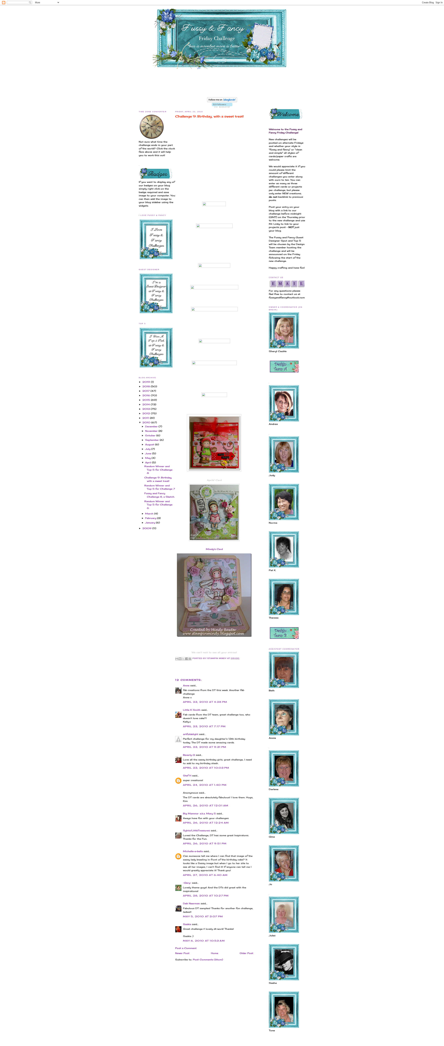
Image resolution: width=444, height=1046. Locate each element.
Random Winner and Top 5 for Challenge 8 (158, 469)
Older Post (246, 953)
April (148, 462)
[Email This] (176, 658)
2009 (147, 528)
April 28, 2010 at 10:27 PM (206, 895)
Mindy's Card (214, 549)
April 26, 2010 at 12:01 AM (205, 805)
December (152, 426)
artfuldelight (190, 734)
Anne (186, 685)
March (149, 513)
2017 (146, 390)
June (148, 453)
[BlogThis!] (180, 658)
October (150, 435)
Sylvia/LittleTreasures (196, 830)
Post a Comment (186, 948)
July (148, 449)
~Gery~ (187, 882)
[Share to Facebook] (186, 658)
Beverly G (189, 755)
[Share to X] (183, 658)
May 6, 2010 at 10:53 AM (204, 940)
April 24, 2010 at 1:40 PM (205, 785)
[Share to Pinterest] (190, 658)
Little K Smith (191, 709)
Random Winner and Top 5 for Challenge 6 (158, 504)
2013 (146, 409)
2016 (146, 395)
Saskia (187, 924)
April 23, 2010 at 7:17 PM (204, 726)
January (150, 522)
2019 (146, 381)
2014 (146, 404)
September (152, 440)
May (148, 458)
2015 (146, 400)
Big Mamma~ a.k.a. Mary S (199, 813)
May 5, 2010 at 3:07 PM (203, 916)
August (150, 444)
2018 (146, 386)
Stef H (187, 775)
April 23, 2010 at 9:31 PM (204, 747)
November (152, 431)
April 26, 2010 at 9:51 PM (205, 843)
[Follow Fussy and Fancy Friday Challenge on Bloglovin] (222, 101)
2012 (146, 413)
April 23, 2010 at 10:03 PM (206, 767)
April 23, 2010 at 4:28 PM (205, 702)
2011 (146, 418)
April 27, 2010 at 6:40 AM (205, 875)
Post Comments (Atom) (208, 959)
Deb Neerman (191, 903)
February (151, 518)
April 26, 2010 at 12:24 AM (206, 822)
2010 (146, 422)
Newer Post (182, 953)
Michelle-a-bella (193, 851)
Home (214, 953)
